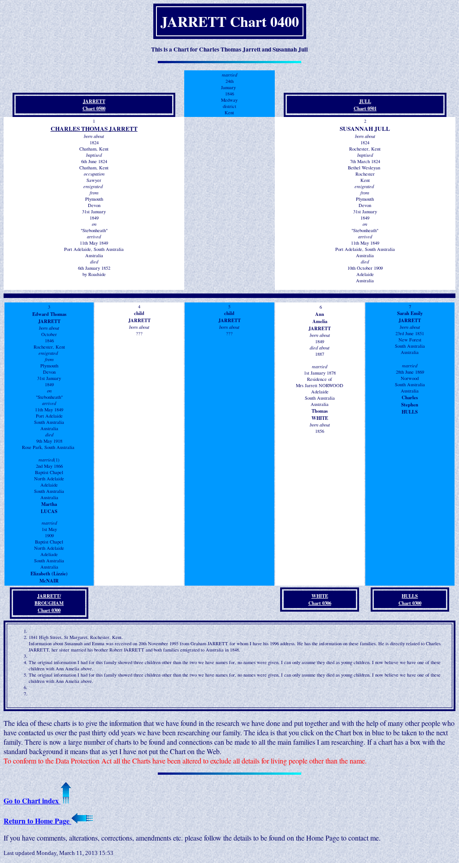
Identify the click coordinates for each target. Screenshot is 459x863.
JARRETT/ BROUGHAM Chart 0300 (49, 603)
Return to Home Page (37, 821)
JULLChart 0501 (365, 105)
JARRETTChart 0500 (93, 105)
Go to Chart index (32, 800)
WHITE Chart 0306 (319, 599)
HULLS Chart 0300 (409, 599)
